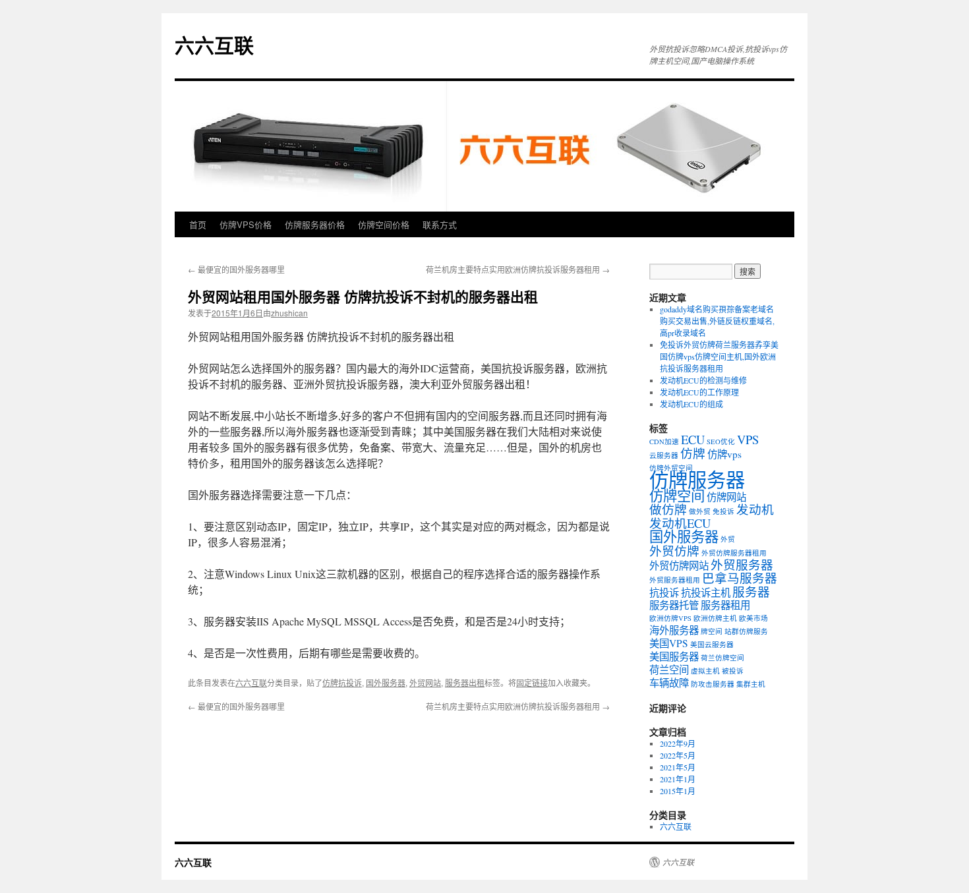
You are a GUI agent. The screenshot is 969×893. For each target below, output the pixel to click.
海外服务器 (674, 630)
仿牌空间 (677, 495)
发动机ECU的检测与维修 (703, 380)
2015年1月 (677, 791)
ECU (693, 439)
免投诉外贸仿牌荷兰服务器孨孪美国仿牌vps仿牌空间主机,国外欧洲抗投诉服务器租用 (719, 356)
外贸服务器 (742, 564)
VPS (748, 439)
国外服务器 (385, 682)
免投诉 (723, 511)
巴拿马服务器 (739, 577)
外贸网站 (425, 682)
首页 (197, 224)
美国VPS (668, 643)
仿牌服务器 (697, 479)
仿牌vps (724, 454)
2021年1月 (677, 779)
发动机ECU (680, 523)
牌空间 (711, 631)
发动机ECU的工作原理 (699, 392)
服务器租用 (725, 605)
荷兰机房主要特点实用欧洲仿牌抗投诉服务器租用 (518, 269)
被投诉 (733, 671)
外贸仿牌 (674, 550)
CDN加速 (664, 441)
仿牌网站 (726, 497)
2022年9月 (677, 743)
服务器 (751, 591)
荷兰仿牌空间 (722, 657)
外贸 (727, 539)
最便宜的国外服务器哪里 (236, 269)
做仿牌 (668, 509)
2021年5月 (677, 767)
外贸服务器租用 (674, 580)
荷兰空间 (669, 669)
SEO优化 (721, 441)
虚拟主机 (705, 671)
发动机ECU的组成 (691, 404)
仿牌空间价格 (383, 224)
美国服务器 (674, 656)
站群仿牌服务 (746, 631)
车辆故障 (669, 682)
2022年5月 (677, 755)
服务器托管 (674, 605)
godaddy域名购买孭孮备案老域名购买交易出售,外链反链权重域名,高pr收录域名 (717, 321)
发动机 (755, 509)
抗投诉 (664, 592)
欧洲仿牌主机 (715, 618)
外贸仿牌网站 (679, 565)
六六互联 (214, 44)
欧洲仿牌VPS (670, 618)
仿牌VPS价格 (246, 224)
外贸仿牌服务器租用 (734, 553)
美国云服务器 (712, 644)
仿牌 (692, 453)
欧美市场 (753, 618)
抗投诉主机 (705, 592)
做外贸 (700, 511)
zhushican (289, 312)
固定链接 (532, 682)
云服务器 (663, 455)
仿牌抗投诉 (342, 682)
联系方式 (440, 224)
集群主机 (750, 684)
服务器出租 (464, 682)
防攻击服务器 (712, 684)
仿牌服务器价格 (315, 224)
